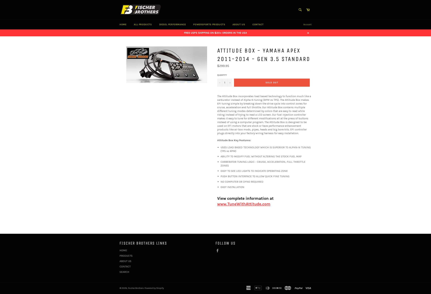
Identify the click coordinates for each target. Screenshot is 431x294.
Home (123, 24)
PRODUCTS (126, 255)
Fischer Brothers (136, 288)
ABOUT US (125, 261)
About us (239, 24)
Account (307, 24)
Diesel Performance (172, 24)
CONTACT (125, 266)
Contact (257, 24)
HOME (123, 250)
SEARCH (124, 271)
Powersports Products (209, 24)
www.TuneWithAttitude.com (243, 204)
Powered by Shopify (154, 288)
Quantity (222, 75)
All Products (143, 24)
